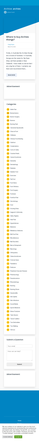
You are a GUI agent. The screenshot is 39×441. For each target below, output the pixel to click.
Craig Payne (11, 44)
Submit (19, 364)
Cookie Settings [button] (7, 437)
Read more (11, 75)
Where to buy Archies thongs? (17, 38)
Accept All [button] (18, 437)
